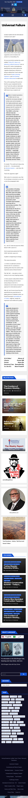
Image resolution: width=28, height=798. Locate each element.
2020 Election (5, 696)
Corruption (11, 702)
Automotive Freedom (14, 764)
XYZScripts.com (21, 796)
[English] (6, 636)
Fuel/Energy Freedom (9, 578)
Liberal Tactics (5, 727)
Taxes (3, 742)
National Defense (16, 730)
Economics (4, 708)
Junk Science (5, 725)
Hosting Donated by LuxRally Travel (9, 758)
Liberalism (22, 725)
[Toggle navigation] (13, 15)
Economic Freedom (18, 609)
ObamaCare (20, 733)
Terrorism (8, 742)
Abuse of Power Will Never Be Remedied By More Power (19, 362)
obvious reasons (10, 168)
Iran (11, 722)
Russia (15, 739)
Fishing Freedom (10, 776)
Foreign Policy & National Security (11, 576)
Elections (17, 708)
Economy (11, 708)
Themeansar (14, 760)
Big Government (6, 699)
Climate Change (20, 699)
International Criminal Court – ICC (9, 782)
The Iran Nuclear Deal (18, 742)
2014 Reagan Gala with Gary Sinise (10, 664)
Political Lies (13, 736)
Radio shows (18, 611)
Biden (19, 696)
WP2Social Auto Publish (8, 796)
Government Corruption (19, 716)
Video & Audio (7, 580)
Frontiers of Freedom (11, 570)
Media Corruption (6, 730)
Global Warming (13, 713)
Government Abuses (7, 716)
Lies (11, 727)
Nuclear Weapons (6, 733)
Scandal (20, 739)
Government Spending (7, 719)
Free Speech (5, 713)
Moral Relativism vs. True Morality (11, 564)
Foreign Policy (15, 710)
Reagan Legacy (18, 578)
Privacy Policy (11, 792)
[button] (22, 15)
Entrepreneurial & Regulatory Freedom (14, 773)
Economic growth (17, 705)
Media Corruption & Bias (9, 611)
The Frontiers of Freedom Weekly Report (11, 388)
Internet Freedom (22, 782)
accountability (13, 696)
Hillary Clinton (5, 722)
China (12, 699)
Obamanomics (5, 736)
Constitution (5, 702)
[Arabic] (18, 636)
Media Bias (16, 727)
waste (13, 74)
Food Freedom (18, 776)
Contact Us (17, 792)
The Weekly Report (8, 613)
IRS (15, 722)
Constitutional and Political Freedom (14, 767)
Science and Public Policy (10, 789)
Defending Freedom (8, 609)
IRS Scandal (20, 722)
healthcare (17, 719)
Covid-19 (18, 702)
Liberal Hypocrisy (14, 725)
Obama (14, 733)
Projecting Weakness (7, 739)
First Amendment (6, 710)
